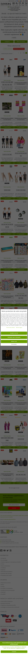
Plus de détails (14, 344)
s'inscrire (14, 651)
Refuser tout (14, 341)
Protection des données (10, 327)
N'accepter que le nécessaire (14, 337)
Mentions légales (19, 327)
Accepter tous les (14, 333)
